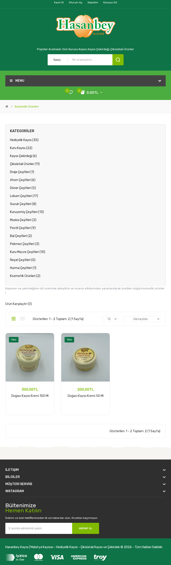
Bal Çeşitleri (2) (21, 236)
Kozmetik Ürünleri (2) (25, 276)
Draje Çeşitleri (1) (22, 172)
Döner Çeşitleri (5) (23, 188)
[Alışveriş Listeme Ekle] (48, 340)
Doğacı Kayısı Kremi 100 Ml (30, 396)
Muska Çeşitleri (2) (23, 220)
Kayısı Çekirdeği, (99, 49)
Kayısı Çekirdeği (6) (23, 156)
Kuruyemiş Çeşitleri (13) (27, 212)
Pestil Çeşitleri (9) (23, 228)
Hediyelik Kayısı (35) (24, 140)
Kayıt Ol (59, 2)
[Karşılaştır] (48, 345)
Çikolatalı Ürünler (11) (25, 164)
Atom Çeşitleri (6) (22, 180)
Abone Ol (85, 528)
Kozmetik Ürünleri (27, 106)
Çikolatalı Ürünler (122, 49)
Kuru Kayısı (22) (21, 148)
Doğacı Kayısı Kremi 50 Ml (86, 396)
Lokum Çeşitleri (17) (24, 196)
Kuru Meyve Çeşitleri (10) (27, 252)
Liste (22, 318)
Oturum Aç (75, 2)
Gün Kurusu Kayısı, (74, 49)
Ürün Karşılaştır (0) (18, 304)
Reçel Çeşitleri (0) (22, 260)
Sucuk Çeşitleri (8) (23, 204)
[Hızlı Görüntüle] (48, 351)
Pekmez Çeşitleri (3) (24, 244)
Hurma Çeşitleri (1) (23, 268)
